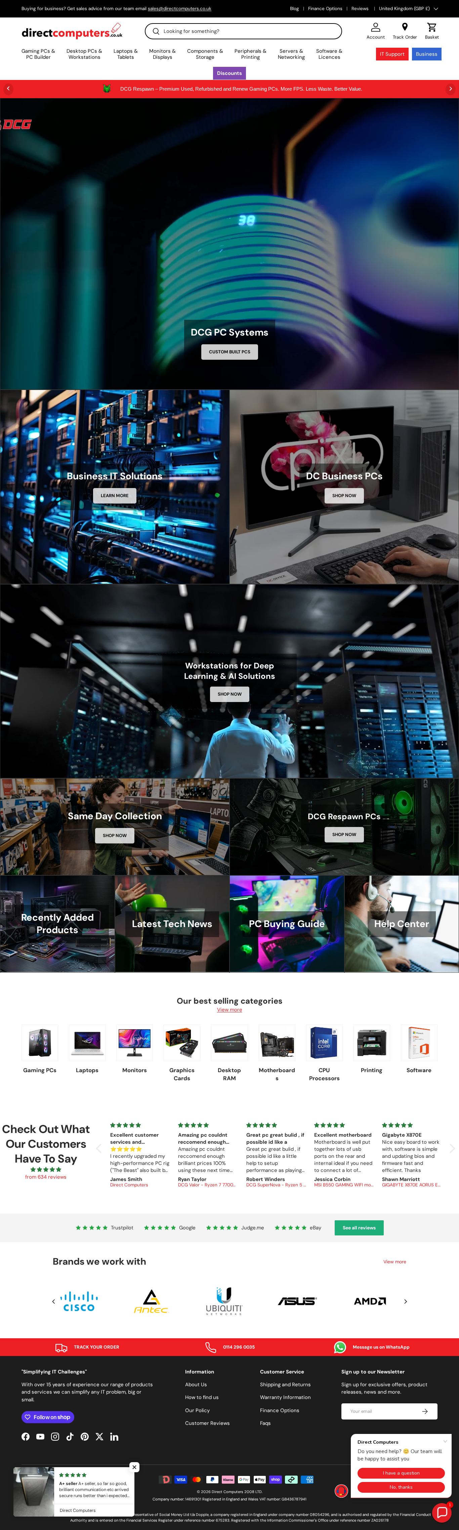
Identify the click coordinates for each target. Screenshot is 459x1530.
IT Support (392, 54)
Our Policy (197, 1410)
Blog (294, 8)
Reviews (360, 8)
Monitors (134, 1070)
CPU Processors (324, 1074)
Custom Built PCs (229, 352)
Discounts (229, 73)
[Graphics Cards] (182, 1043)
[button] (432, 31)
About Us (196, 1384)
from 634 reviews (46, 1177)
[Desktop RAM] (229, 1043)
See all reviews (359, 1228)
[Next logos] (405, 1301)
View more (229, 1009)
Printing (371, 1070)
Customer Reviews (207, 1423)
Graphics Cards (182, 1074)
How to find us (202, 1397)
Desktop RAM (229, 1074)
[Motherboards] (277, 1043)
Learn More (115, 495)
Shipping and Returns (285, 1384)
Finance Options (325, 8)
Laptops (87, 1070)
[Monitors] (135, 1043)
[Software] (419, 1043)
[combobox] (243, 31)
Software (419, 1070)
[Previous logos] (53, 1301)
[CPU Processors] (324, 1043)
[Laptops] (87, 1043)
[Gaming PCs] (40, 1043)
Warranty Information (285, 1397)
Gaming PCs (39, 1070)
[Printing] (372, 1043)
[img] (46, 1170)
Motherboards (277, 1074)
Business (426, 54)
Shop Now (344, 495)
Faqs (265, 1423)
